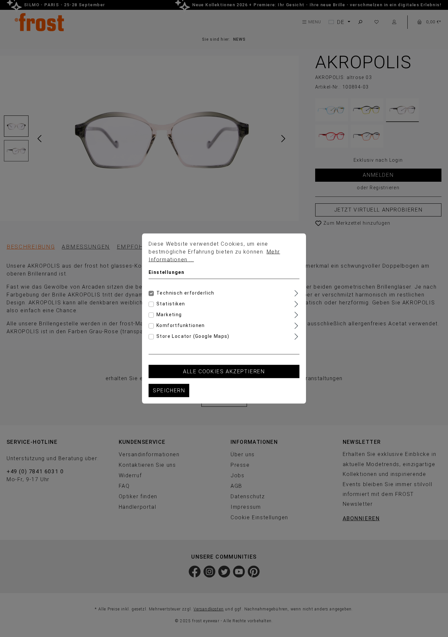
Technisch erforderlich (185, 293)
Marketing (169, 314)
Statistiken (170, 303)
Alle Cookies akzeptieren (224, 371)
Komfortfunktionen (180, 325)
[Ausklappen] (296, 292)
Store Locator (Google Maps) (193, 336)
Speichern (169, 390)
